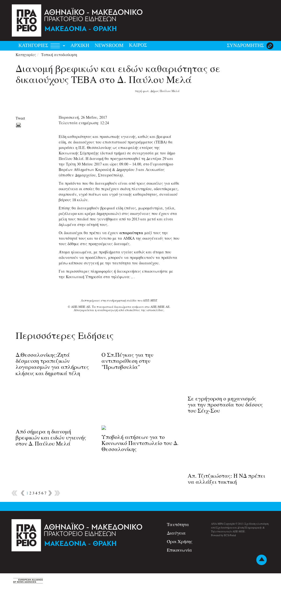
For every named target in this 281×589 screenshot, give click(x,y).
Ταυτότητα (178, 524)
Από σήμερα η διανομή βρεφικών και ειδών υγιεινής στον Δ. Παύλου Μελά (51, 437)
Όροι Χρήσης (179, 541)
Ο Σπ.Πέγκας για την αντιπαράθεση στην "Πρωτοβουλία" (127, 360)
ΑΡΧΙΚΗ (80, 45)
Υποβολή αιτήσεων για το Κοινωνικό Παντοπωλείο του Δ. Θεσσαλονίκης (140, 443)
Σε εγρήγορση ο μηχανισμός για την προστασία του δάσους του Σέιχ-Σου (225, 404)
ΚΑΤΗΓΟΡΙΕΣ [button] (33, 45)
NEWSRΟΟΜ (109, 45)
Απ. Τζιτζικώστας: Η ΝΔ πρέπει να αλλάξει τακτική (226, 478)
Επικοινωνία (179, 550)
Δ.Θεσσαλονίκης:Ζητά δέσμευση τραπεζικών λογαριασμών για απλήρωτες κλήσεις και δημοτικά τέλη (52, 364)
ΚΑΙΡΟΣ (138, 45)
